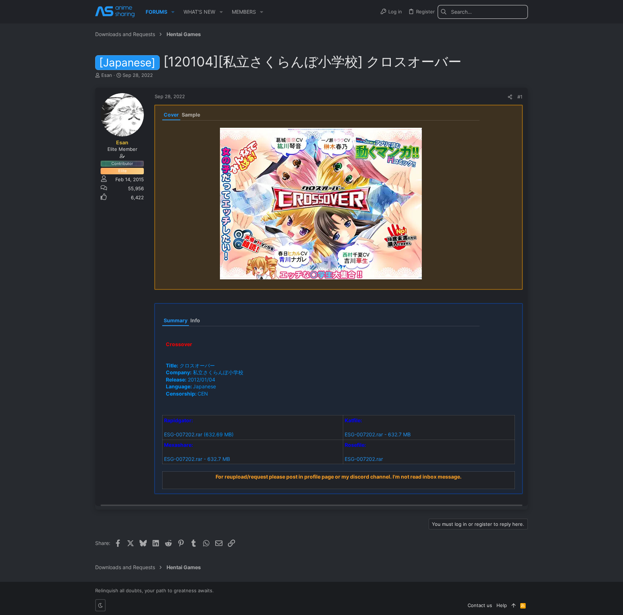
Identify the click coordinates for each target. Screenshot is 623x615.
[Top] (513, 605)
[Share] (510, 96)
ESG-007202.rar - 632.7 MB (378, 434)
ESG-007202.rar (183, 434)
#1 (519, 97)
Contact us (480, 605)
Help (501, 605)
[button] (173, 12)
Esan (106, 75)
